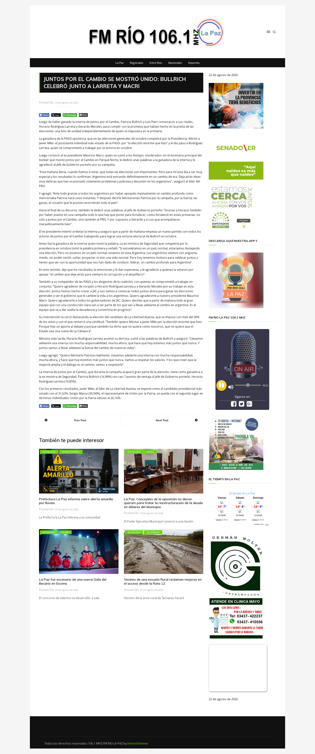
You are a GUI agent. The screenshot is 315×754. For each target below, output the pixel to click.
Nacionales (175, 63)
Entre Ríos (155, 63)
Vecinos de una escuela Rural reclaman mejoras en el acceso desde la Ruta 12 (163, 581)
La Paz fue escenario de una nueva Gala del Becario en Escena (72, 581)
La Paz (120, 63)
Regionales (136, 63)
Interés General (71, 451)
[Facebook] (233, 405)
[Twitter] (241, 405)
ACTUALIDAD (49, 451)
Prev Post (80, 420)
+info (267, 524)
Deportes (194, 63)
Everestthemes (137, 743)
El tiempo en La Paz (242, 493)
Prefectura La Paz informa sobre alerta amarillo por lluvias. (76, 501)
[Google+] (249, 405)
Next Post (162, 420)
